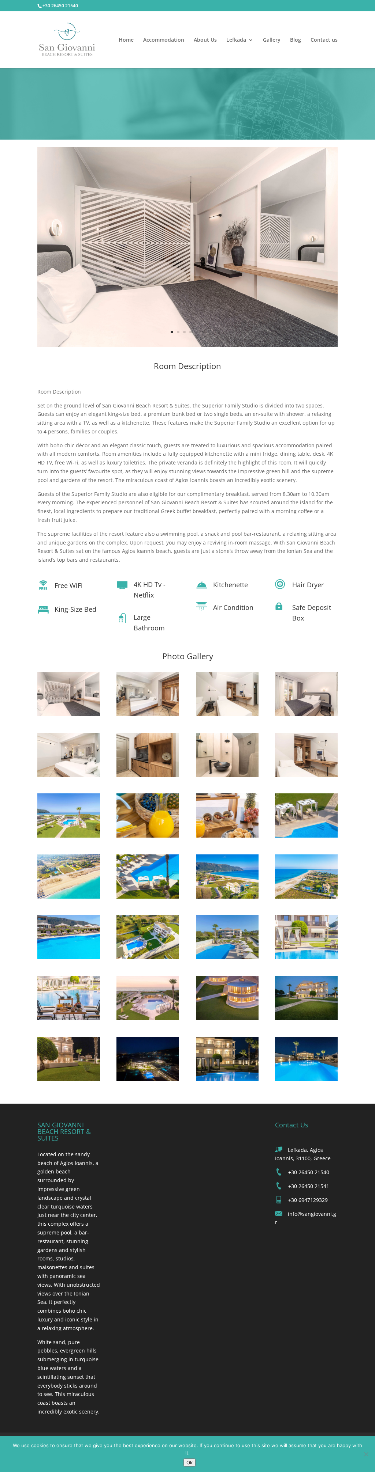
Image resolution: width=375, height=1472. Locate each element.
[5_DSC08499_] (68, 774)
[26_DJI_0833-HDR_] (147, 1078)
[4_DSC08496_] (306, 714)
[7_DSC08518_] (227, 774)
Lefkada (236, 40)
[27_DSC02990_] (227, 1078)
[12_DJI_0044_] (306, 835)
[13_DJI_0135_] (68, 896)
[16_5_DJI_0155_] (306, 896)
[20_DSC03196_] (306, 957)
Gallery (272, 40)
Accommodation (163, 40)
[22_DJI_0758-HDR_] (147, 1018)
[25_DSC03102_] (68, 1078)
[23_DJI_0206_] (227, 1018)
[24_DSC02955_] (306, 1018)
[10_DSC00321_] (147, 835)
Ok (189, 1462)
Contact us (324, 40)
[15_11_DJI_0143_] (227, 896)
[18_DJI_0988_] (147, 957)
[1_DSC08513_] (187, 344)
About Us (205, 40)
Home (126, 40)
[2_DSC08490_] (147, 714)
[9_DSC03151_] (68, 835)
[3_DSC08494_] (227, 714)
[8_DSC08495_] (306, 774)
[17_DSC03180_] (68, 957)
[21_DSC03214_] (68, 1018)
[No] (366, 1454)
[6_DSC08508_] (147, 774)
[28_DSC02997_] (306, 1078)
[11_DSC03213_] (227, 835)
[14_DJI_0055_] (147, 896)
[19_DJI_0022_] (227, 957)
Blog (295, 40)
